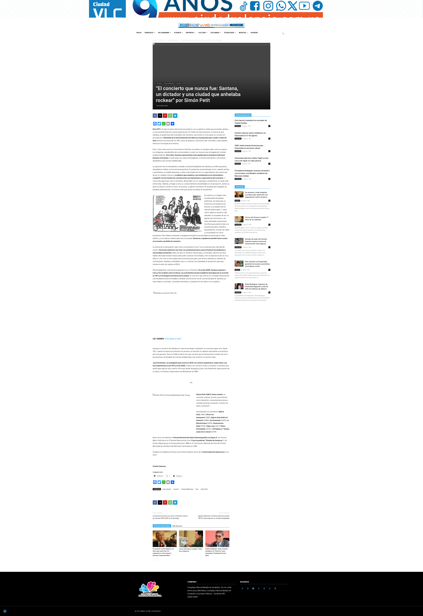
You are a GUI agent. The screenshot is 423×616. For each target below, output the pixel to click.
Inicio (154, 40)
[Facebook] (155, 115)
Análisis (237, 200)
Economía (238, 151)
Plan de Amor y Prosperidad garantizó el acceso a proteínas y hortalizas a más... (257, 264)
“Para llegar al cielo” (173, 339)
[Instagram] (248, 588)
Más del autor (177, 526)
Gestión (237, 270)
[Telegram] (175, 115)
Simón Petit (204, 489)
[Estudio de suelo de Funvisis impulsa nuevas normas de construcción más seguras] (239, 241)
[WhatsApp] (170, 115)
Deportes (237, 126)
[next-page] (157, 559)
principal (179, 83)
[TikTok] (259, 588)
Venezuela (238, 138)
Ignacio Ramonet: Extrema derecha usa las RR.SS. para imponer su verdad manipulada (213, 517)
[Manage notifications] (5, 611)
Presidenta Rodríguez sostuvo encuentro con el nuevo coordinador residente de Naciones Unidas (252, 173)
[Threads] (275, 588)
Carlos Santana (166, 489)
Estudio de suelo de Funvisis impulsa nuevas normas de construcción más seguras (256, 241)
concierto (176, 489)
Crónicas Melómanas (172, 40)
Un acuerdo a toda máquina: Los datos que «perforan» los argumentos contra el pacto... (256, 194)
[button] (283, 33)
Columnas (161, 40)
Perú (197, 489)
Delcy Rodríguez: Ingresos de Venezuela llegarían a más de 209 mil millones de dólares (256, 286)
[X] (160, 115)
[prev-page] (154, 559)
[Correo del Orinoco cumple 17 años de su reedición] (191, 538)
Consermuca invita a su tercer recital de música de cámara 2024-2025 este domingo (170, 517)
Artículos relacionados (162, 526)
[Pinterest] (165, 115)
